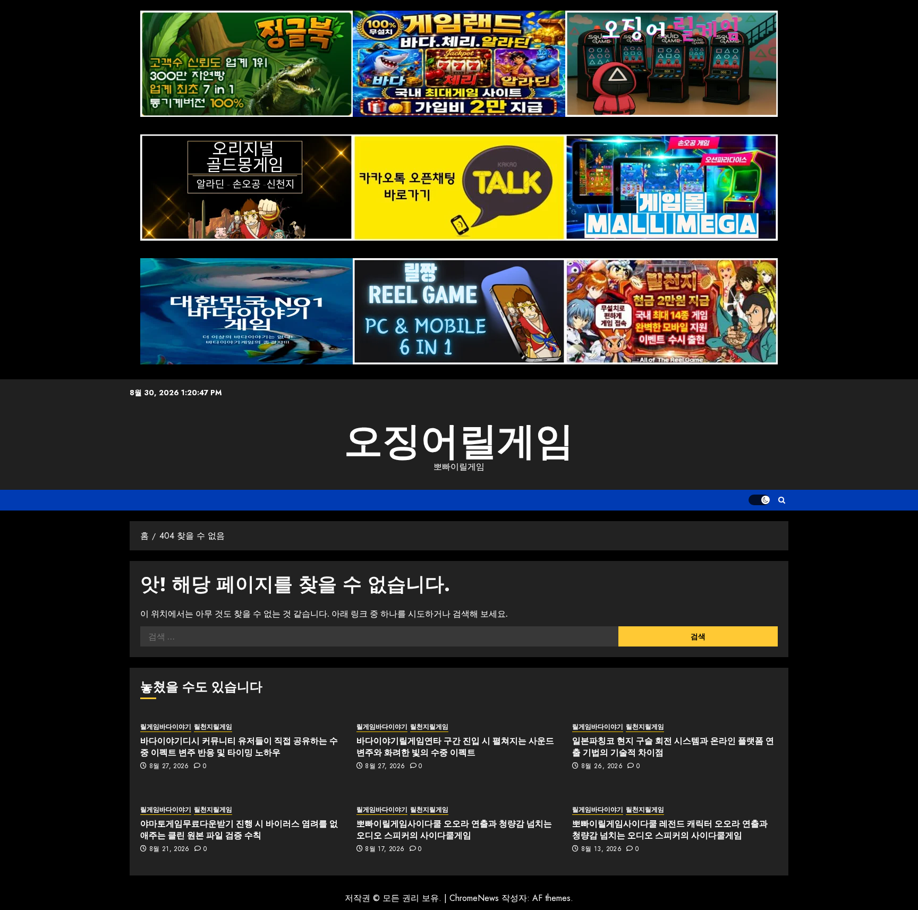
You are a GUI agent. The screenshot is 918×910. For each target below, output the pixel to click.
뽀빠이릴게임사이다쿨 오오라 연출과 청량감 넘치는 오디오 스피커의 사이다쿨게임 (454, 829)
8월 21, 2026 (169, 849)
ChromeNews (474, 898)
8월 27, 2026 (169, 766)
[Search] (781, 500)
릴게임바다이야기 (165, 727)
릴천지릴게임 (213, 727)
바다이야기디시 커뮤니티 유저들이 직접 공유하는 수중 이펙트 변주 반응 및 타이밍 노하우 (239, 746)
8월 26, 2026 (602, 766)
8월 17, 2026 (384, 849)
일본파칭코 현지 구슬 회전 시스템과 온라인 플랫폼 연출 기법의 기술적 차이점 (673, 746)
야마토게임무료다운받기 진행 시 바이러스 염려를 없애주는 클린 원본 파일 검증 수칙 (239, 829)
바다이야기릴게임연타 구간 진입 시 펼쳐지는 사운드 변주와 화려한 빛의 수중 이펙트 (455, 746)
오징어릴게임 (459, 441)
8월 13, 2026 (601, 849)
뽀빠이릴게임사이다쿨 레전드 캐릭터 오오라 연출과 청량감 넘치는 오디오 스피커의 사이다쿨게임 (670, 829)
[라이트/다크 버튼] (759, 500)
